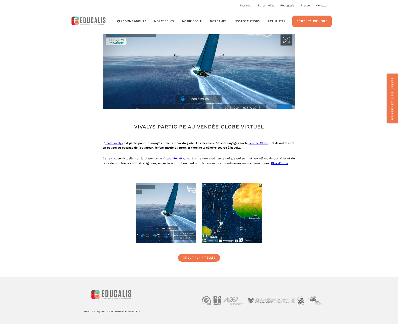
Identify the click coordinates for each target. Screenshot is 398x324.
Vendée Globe (258, 143)
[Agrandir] (190, 188)
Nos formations (247, 21)
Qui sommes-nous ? (131, 21)
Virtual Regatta (173, 158)
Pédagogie (287, 5)
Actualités (276, 21)
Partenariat (266, 5)
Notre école (192, 21)
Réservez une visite (312, 21)
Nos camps (218, 21)
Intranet (246, 5)
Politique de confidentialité (123, 311)
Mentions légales (94, 311)
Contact (322, 5)
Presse (305, 5)
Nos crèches (164, 21)
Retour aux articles (199, 258)
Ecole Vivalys (114, 143)
